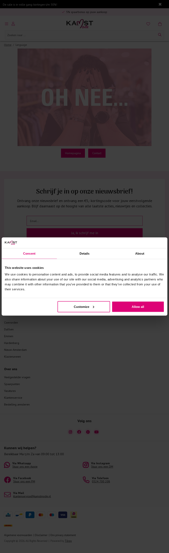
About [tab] (139, 253)
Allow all (138, 306)
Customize (81, 306)
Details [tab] (85, 253)
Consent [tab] (29, 253)
